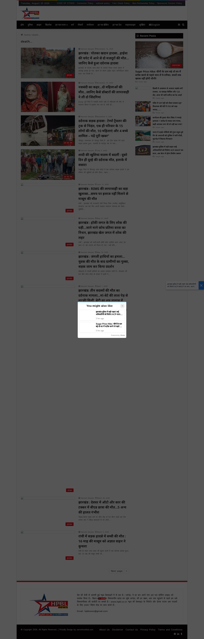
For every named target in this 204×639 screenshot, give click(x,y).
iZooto (122, 335)
